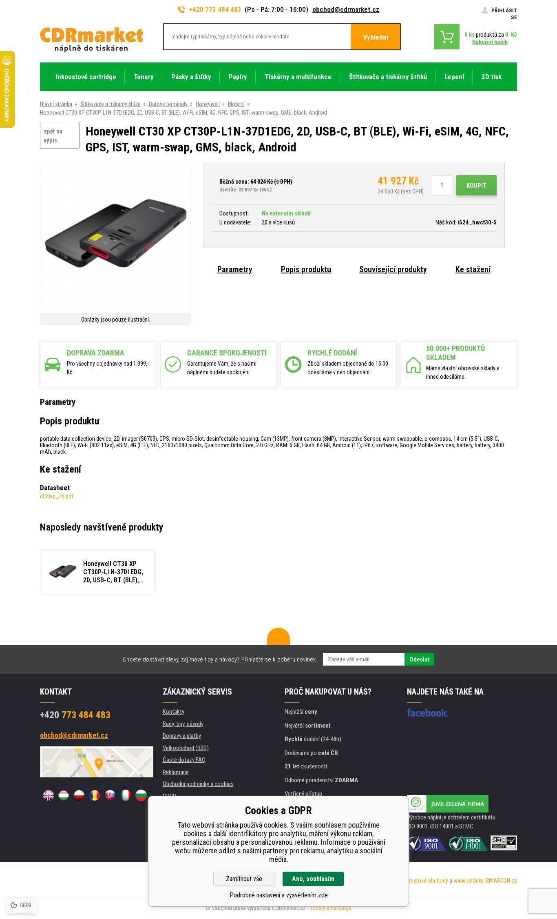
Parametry (234, 269)
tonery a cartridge (330, 908)
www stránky (468, 880)
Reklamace (176, 772)
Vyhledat (376, 37)
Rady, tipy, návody (183, 724)
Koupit (476, 185)
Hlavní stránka (56, 104)
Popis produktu (306, 269)
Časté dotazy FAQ (184, 760)
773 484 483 (75, 715)
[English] (48, 795)
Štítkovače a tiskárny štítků (110, 104)
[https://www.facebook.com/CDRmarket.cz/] (427, 712)
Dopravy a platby (182, 735)
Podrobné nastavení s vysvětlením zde (279, 895)
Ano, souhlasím (313, 879)
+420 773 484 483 (215, 9)
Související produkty (393, 269)
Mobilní (236, 104)
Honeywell (208, 104)
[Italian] (125, 795)
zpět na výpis (53, 136)
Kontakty (173, 711)
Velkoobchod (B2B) (186, 748)
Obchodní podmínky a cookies (198, 784)
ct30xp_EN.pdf (56, 496)
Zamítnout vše (244, 879)
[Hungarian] (63, 795)
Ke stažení (473, 269)
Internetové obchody (424, 880)
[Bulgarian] (141, 795)
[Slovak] (110, 795)
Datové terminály (168, 104)
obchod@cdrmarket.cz (345, 9)
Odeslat (419, 659)
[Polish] (79, 795)
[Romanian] (94, 795)
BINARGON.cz (501, 880)
